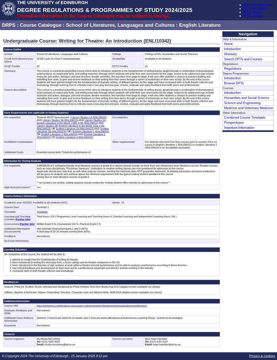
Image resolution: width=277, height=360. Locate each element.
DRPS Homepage (255, 8)
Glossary (230, 54)
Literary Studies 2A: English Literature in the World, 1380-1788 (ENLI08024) (71, 122)
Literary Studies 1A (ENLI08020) (89, 117)
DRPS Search (252, 12)
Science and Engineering (242, 103)
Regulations (233, 68)
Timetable (42, 212)
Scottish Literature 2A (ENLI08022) (75, 128)
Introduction (232, 49)
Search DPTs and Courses (243, 59)
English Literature (200, 25)
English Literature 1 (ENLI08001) (91, 131)
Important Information (239, 127)
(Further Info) (22, 219)
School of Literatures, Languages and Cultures (120, 25)
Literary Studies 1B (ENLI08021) (60, 120)
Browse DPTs (234, 83)
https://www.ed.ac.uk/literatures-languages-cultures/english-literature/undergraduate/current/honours (92, 305)
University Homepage (257, 4)
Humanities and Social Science (246, 98)
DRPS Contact (252, 15)
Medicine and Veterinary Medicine (248, 108)
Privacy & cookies (262, 356)
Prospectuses (234, 122)
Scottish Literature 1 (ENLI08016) (59, 134)
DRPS (8, 25)
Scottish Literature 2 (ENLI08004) (74, 137)
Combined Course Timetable (244, 117)
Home (228, 44)
